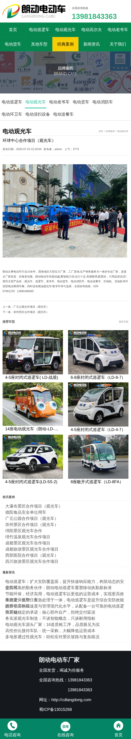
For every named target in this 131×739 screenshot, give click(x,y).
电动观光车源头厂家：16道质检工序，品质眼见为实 (52, 624)
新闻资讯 (91, 44)
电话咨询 (12, 735)
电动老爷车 (118, 29)
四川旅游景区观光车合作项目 (32, 561)
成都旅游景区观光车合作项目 (32, 549)
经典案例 (65, 44)
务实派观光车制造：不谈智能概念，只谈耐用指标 (50, 618)
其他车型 (39, 44)
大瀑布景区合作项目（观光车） (34, 506)
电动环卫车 (12, 114)
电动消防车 (102, 102)
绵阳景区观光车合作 (23, 530)
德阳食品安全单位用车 (25, 512)
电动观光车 (65, 29)
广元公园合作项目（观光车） (31, 306)
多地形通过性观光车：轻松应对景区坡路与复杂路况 (52, 636)
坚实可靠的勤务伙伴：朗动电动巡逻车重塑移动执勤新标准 (58, 587)
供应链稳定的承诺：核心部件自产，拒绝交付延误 (50, 612)
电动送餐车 (63, 114)
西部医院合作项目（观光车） (32, 555)
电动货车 (13, 44)
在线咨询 (65, 735)
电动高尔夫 (91, 29)
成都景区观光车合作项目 (27, 543)
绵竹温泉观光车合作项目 (27, 537)
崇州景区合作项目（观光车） (31, 312)
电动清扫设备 (37, 114)
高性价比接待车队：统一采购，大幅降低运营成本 (50, 630)
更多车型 (123, 321)
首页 (13, 29)
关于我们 (118, 44)
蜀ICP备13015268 (55, 709)
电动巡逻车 (39, 29)
